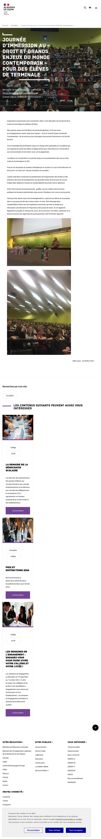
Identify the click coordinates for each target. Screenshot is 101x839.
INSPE (5, 781)
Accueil (5, 25)
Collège (13, 447)
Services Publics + (42, 770)
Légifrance (39, 755)
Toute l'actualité (74, 747)
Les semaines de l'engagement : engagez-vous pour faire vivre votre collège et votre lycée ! (17, 659)
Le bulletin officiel (41, 766)
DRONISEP (72, 782)
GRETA (70, 774)
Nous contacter (73, 755)
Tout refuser (54, 830)
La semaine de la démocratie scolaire (17, 467)
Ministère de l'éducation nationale (15, 747)
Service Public (40, 751)
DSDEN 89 (71, 770)
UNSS (5, 769)
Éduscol (6, 773)
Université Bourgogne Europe (14, 765)
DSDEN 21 (71, 759)
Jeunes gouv (40, 763)
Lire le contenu (17, 510)
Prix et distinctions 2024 (17, 569)
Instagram (7, 804)
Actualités (14, 25)
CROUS (5, 777)
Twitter (5, 801)
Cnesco (5, 785)
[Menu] (96, 8)
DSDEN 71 (71, 766)
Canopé (5, 758)
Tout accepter (76, 830)
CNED (5, 762)
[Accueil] (9, 9)
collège (13, 556)
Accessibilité (90, 8)
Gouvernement (40, 747)
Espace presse (73, 751)
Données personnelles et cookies (68, 819)
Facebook (6, 797)
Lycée (13, 453)
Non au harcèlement (75, 778)
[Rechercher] (85, 8)
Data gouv (39, 759)
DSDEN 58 (71, 763)
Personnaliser (33, 830)
